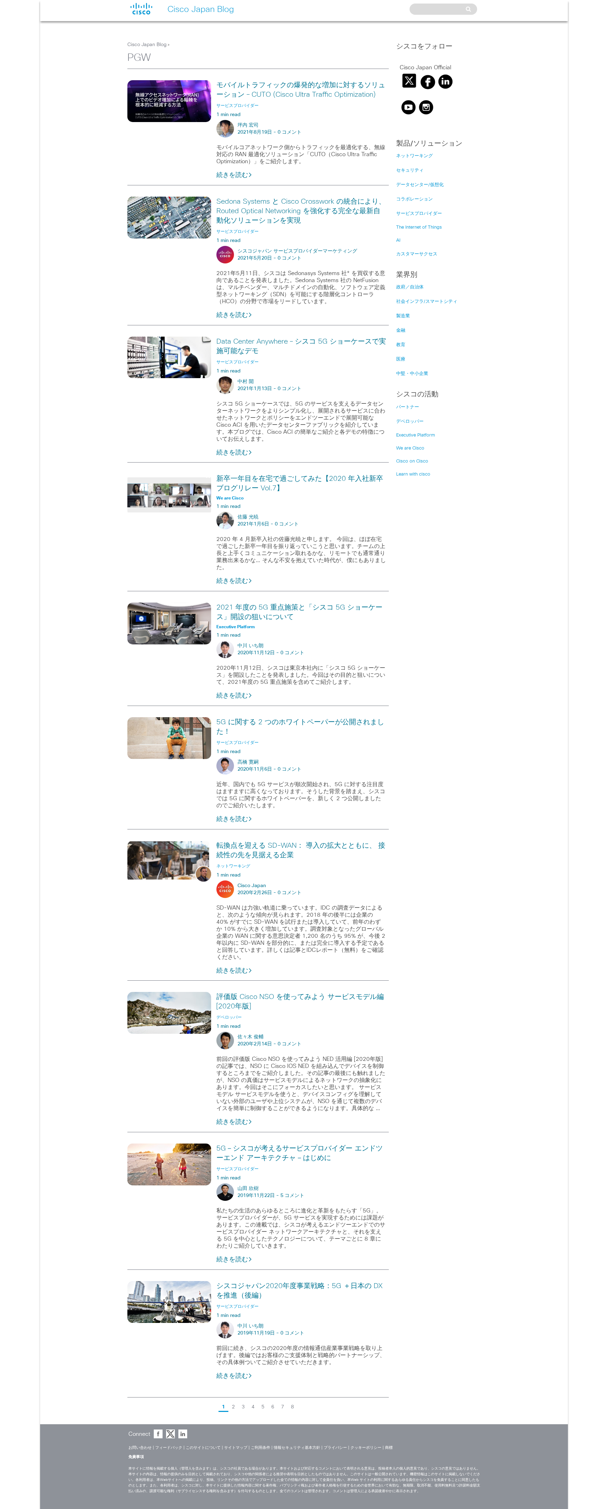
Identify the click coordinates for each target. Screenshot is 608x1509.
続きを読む (232, 175)
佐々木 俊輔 (251, 1036)
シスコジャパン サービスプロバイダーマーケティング (297, 251)
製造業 (403, 316)
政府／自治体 (410, 287)
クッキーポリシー (365, 1448)
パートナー (407, 407)
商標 (389, 1448)
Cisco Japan (252, 885)
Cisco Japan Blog (146, 44)
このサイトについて (203, 1448)
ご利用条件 (260, 1448)
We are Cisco (410, 448)
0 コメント (290, 132)
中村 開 (246, 381)
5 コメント (292, 1195)
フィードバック (168, 1448)
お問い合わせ (140, 1448)
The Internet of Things (419, 227)
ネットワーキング (414, 156)
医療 (400, 359)
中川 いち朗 (251, 645)
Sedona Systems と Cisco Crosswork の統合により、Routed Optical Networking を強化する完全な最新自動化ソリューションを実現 (301, 211)
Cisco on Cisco (412, 461)
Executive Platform (415, 435)
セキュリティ (410, 170)
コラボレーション (414, 199)
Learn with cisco (413, 474)
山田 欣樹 (248, 1188)
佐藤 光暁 (248, 517)
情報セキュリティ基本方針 (297, 1448)
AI (398, 240)
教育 (400, 345)
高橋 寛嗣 (248, 762)
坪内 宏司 (248, 125)
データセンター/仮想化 (420, 185)
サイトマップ (235, 1448)
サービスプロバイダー (419, 213)
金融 (400, 330)
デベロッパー (410, 421)
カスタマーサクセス (416, 254)
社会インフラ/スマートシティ (426, 301)
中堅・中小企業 (412, 373)
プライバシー (335, 1448)
